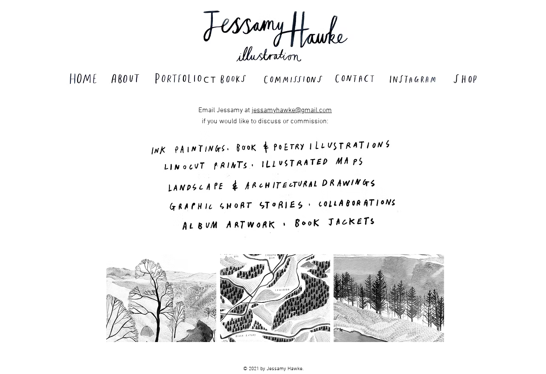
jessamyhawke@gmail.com (292, 110)
